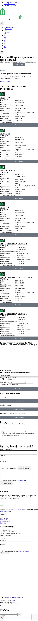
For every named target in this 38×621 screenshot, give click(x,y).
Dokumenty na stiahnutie (7, 122)
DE (5, 35)
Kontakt (7, 32)
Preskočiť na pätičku (10, 5)
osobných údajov (22, 480)
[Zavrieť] (2, 23)
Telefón (3, 461)
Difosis (13, 600)
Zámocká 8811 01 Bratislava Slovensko (5, 521)
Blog (6, 30)
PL (4, 45)
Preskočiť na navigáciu (10, 2)
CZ (5, 37)
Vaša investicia (4, 382)
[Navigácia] (2, 52)
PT (4, 48)
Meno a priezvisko (6, 449)
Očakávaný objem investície (9, 468)
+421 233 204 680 (15, 509)
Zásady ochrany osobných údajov (13, 597)
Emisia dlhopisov (10, 27)
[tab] (19, 122)
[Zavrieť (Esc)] (0, 620)
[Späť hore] (1, 606)
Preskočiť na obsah (9, 4)
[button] (2, 432)
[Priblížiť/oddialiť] (4, 620)
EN (5, 34)
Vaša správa (3, 471)
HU (5, 47)
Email (2, 455)
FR (5, 38)
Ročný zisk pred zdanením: (8, 384)
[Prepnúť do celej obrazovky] (2, 620)
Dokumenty (8, 29)
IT (4, 43)
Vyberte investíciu (5, 375)
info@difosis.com (5, 511)
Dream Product (15, 604)
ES (4, 42)
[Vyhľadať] (19, 614)
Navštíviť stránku (5, 81)
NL (5, 40)
